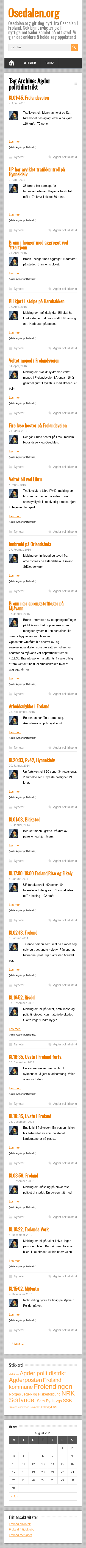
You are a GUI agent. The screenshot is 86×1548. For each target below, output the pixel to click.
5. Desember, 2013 (21, 1235)
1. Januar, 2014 (18, 938)
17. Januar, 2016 (19, 614)
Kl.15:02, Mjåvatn (24, 1288)
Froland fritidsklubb (21, 1529)
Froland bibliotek (20, 1524)
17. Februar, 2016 (20, 549)
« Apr (15, 1496)
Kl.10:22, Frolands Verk (29, 1229)
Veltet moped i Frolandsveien (34, 360)
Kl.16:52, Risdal (22, 997)
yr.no (53, 1407)
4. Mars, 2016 (17, 484)
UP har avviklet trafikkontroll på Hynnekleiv (37, 172)
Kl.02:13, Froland (23, 932)
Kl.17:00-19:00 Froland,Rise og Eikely (40, 873)
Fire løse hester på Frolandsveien (38, 425)
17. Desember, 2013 (21, 1003)
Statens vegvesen (19, 1407)
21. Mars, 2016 (18, 431)
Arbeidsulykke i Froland (29, 706)
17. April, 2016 (18, 306)
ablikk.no (14, 1374)
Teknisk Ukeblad (39, 1407)
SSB (67, 1400)
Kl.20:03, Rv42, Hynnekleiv (32, 759)
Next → (19, 1344)
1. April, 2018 (17, 179)
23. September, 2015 (22, 712)
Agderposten (25, 1379)
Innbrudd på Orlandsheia (30, 543)
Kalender (29, 62)
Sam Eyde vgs (49, 1401)
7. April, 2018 (17, 103)
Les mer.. (15, 141)
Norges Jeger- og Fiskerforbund (35, 1394)
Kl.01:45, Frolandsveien (29, 97)
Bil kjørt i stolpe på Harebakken (36, 301)
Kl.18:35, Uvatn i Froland (30, 1115)
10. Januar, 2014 (19, 765)
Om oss (49, 62)
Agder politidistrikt (65, 157)
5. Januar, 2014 (18, 878)
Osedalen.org (33, 12)
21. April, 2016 (18, 253)
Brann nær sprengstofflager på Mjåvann (36, 606)
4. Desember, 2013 (21, 1294)
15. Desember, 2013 (21, 1062)
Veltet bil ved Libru (25, 479)
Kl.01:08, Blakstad (24, 819)
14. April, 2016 (18, 366)
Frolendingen (53, 1386)
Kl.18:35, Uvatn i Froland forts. (35, 1056)
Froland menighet (20, 1535)
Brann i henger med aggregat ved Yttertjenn (38, 245)
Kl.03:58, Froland (23, 1175)
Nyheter (19, 157)
